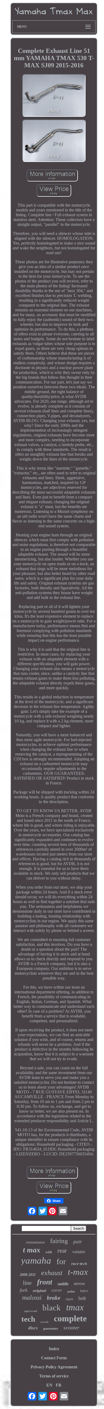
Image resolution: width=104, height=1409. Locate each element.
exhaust (51, 1273)
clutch (69, 1299)
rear (62, 1250)
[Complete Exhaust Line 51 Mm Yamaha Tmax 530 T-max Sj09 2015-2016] (54, 95)
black (51, 1307)
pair (77, 1241)
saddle (63, 1284)
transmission (35, 1242)
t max (31, 1250)
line (27, 1282)
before (84, 1291)
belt (82, 1298)
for (61, 1261)
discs (33, 1327)
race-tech (79, 1263)
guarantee (50, 1328)
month (45, 1321)
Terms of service (54, 1376)
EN (49, 1385)
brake (53, 1298)
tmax (75, 1307)
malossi (32, 1297)
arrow (79, 1283)
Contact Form (54, 1358)
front (44, 1282)
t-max (78, 1272)
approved (30, 1311)
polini (71, 1291)
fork (23, 1290)
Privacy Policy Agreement (54, 1367)
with (49, 1252)
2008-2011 (28, 1275)
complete (70, 1318)
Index (54, 1348)
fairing (59, 1240)
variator (78, 1251)
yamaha (36, 1260)
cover (56, 1290)
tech (28, 1319)
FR (59, 1385)
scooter (71, 1327)
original (39, 1290)
